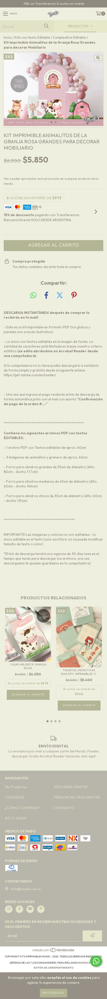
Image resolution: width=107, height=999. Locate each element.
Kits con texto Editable (32, 37)
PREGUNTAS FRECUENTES (77, 798)
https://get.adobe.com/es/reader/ (30, 375)
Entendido (53, 993)
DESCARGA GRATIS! (70, 787)
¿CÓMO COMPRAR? (22, 808)
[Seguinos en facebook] (19, 909)
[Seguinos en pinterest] (41, 909)
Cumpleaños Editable (69, 37)
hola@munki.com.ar (26, 889)
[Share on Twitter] (59, 295)
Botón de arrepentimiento (53, 967)
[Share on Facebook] (46, 295)
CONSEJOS (14, 798)
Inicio (8, 37)
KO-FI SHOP (15, 818)
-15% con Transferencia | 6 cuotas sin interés (53, 3)
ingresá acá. (88, 962)
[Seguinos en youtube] (30, 909)
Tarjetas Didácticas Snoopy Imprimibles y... (79, 672)
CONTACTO (64, 808)
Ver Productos (16, 787)
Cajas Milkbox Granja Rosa (28, 666)
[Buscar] (46, 26)
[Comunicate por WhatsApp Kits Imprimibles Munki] (96, 961)
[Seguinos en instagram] (8, 909)
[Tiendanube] (53, 951)
